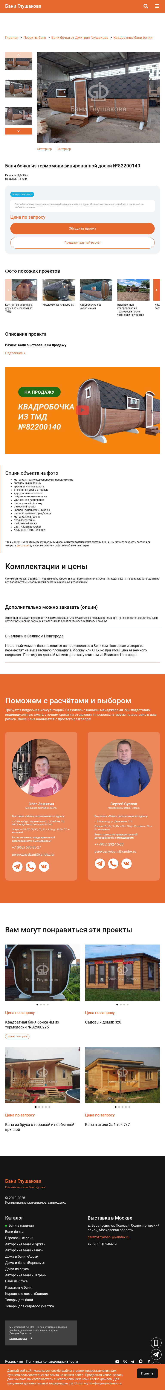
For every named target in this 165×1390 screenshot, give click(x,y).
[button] (18, 131)
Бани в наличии (21, 1225)
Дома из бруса (17, 1269)
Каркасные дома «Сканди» (27, 1294)
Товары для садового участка (29, 1306)
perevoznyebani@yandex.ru (33, 854)
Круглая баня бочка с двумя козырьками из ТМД (18, 308)
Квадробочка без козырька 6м (90, 306)
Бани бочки (14, 1232)
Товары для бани (19, 1300)
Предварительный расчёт (82, 242)
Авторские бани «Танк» (24, 1250)
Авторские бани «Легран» (25, 1275)
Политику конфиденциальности (97, 1383)
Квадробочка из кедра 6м (58, 304)
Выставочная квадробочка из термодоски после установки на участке (130, 309)
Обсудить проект (82, 228)
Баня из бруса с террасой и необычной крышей (39, 1127)
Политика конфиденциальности (52, 1361)
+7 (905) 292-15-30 (109, 844)
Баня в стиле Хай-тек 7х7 (107, 1124)
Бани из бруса (16, 1281)
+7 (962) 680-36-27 (26, 847)
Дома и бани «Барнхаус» (25, 1263)
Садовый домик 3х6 (103, 1022)
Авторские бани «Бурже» (25, 1244)
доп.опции (23, 545)
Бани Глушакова (23, 6)
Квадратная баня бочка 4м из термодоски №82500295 (32, 1024)
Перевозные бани (19, 1238)
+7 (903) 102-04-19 (102, 1244)
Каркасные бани (18, 1287)
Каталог (14, 1218)
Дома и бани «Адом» (22, 1256)
